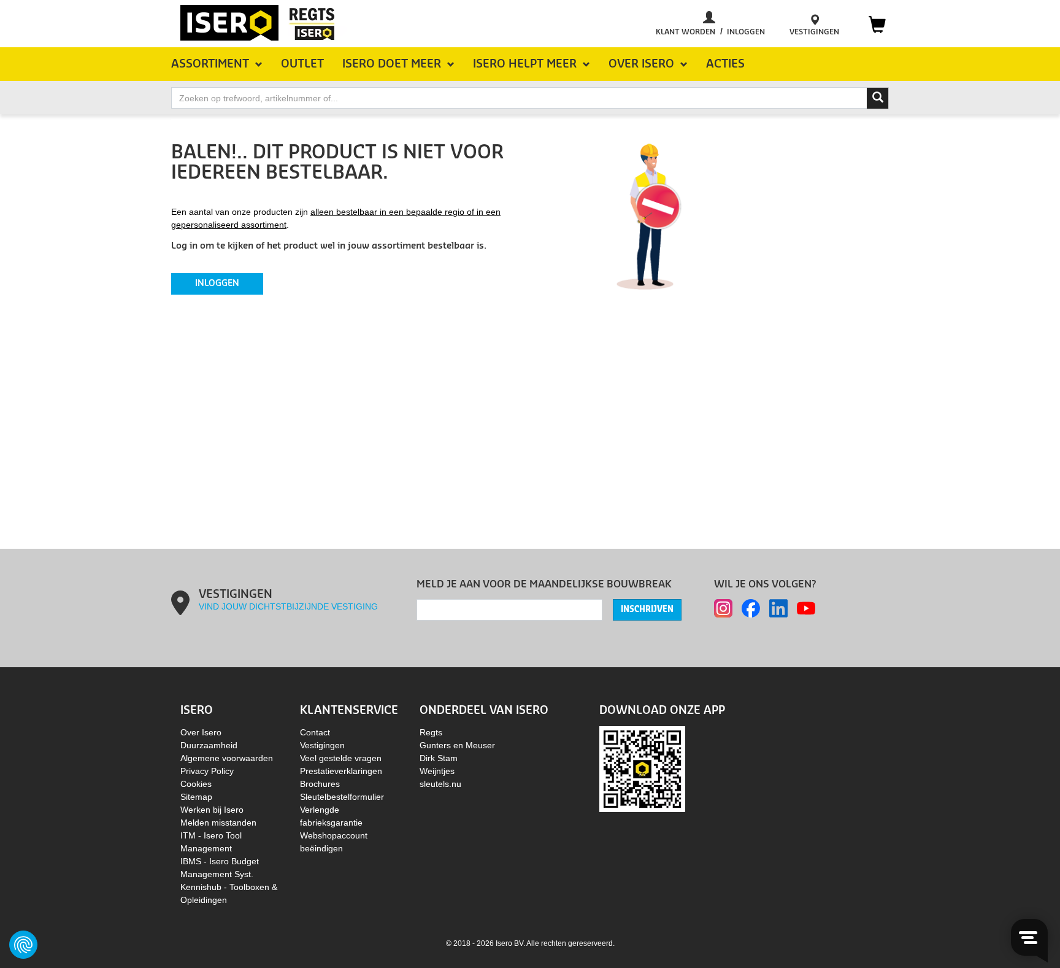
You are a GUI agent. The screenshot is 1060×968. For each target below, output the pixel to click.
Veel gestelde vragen (341, 758)
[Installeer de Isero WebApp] (642, 768)
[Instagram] (723, 608)
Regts (431, 732)
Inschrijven (647, 609)
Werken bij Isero (212, 810)
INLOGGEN (217, 283)
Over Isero (200, 732)
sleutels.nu (440, 784)
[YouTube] (806, 608)
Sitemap (196, 797)
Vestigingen (322, 745)
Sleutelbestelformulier (342, 797)
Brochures (320, 784)
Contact (315, 732)
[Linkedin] (778, 608)
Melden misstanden (218, 822)
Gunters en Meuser (457, 745)
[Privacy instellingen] (23, 945)
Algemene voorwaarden (226, 758)
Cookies (196, 784)
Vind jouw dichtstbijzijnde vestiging (288, 606)
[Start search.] (878, 98)
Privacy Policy (207, 771)
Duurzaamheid (208, 745)
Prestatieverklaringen (341, 771)
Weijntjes (437, 771)
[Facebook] (751, 608)
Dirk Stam (439, 758)
